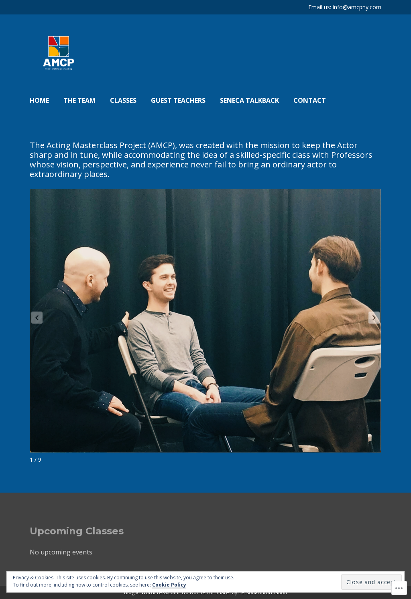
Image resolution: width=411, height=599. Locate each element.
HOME (39, 100)
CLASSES (123, 100)
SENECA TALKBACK (249, 100)
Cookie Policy (169, 584)
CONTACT (309, 100)
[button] (374, 318)
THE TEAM (79, 100)
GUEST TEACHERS (178, 100)
